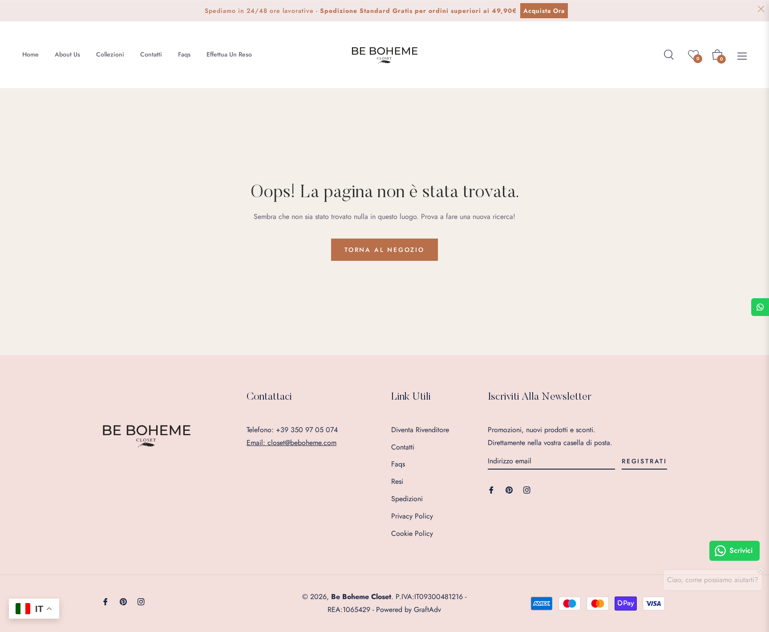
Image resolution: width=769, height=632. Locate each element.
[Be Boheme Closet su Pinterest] (509, 489)
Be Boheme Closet (361, 596)
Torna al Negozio (384, 249)
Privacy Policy (412, 516)
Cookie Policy (412, 533)
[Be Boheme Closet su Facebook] (491, 489)
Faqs (398, 464)
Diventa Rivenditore (420, 430)
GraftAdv (427, 609)
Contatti (402, 447)
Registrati (644, 461)
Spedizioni (407, 499)
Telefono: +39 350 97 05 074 (292, 430)
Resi (397, 481)
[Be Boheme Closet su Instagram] (526, 489)
